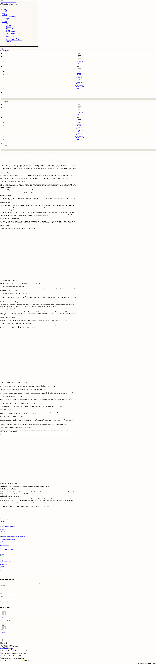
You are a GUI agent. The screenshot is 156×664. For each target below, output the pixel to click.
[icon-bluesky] (5, 49)
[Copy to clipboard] (39, 515)
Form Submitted (10, 33)
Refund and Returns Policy (14, 40)
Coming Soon (10, 30)
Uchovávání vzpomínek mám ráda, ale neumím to (7, 539)
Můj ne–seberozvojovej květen (4, 545)
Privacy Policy (10, 36)
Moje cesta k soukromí (3, 564)
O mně (4, 11)
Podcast (8, 27)
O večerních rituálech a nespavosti (5, 570)
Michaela (3, 632)
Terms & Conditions (11, 38)
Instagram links (10, 31)
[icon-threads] (8, 49)
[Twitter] (36, 515)
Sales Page (9, 28)
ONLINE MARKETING (12, 16)
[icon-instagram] (1, 49)
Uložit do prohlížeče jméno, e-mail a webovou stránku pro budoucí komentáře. (20, 599)
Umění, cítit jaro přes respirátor (4, 551)
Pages (4, 22)
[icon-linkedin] (3, 49)
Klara (3, 617)
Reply (3, 625)
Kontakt (5, 20)
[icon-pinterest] (10, 649)
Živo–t (38, 154)
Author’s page (10, 35)
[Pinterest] (38, 515)
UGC (7, 18)
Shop (7, 23)
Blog (4, 13)
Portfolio (8, 25)
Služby (4, 15)
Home (4, 9)
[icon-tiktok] (6, 97)
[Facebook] (35, 515)
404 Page (8, 41)
